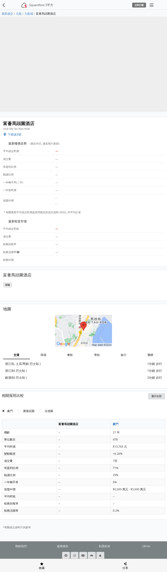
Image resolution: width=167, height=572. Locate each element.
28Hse (146, 546)
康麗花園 (28, 411)
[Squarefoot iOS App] (100, 555)
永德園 (49, 411)
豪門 (10, 411)
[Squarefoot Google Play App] (92, 555)
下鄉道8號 (14, 134)
